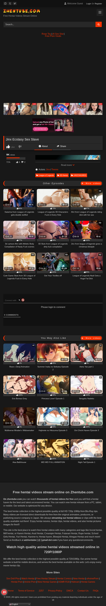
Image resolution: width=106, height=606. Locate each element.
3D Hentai (64, 175)
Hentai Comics (64, 578)
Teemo (55, 169)
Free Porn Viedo (53, 36)
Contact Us (83, 591)
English (14, 604)
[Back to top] (97, 597)
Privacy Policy (55, 591)
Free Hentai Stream (45, 578)
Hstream (75, 582)
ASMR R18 (63, 582)
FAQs (95, 591)
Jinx (48, 169)
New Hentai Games (47, 582)
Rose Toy (46, 34)
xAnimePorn (92, 578)
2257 (41, 591)
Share (63, 146)
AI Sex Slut (57, 34)
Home (11, 591)
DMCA (70, 591)
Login (88, 3)
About (44, 146)
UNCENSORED (80, 175)
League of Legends (46, 175)
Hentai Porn (17, 582)
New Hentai (79, 578)
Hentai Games (88, 582)
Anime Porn (30, 582)
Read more (66, 165)
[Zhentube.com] (53, 11)
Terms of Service (26, 591)
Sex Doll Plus (13, 578)
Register (98, 3)
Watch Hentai (28, 578)
